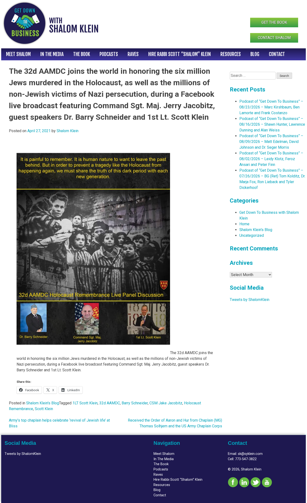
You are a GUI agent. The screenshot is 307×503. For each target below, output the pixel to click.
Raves (133, 54)
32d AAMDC (109, 403)
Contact (277, 54)
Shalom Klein (67, 131)
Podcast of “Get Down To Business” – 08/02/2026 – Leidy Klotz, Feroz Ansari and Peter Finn (271, 159)
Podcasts (109, 54)
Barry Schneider (135, 403)
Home (244, 224)
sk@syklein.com (250, 454)
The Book (81, 54)
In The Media (52, 54)
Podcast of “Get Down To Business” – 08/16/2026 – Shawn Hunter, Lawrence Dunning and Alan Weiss (272, 124)
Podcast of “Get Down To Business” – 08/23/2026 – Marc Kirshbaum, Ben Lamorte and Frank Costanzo (271, 107)
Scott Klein (44, 409)
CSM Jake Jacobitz (165, 403)
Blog (254, 54)
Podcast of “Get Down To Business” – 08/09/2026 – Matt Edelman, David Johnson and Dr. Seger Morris (271, 142)
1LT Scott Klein (85, 403)
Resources (230, 54)
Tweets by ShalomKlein (249, 299)
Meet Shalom (18, 54)
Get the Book (274, 22)
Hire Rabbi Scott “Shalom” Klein (179, 54)
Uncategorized (251, 235)
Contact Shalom (274, 37)
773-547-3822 (246, 459)
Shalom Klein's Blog (42, 403)
